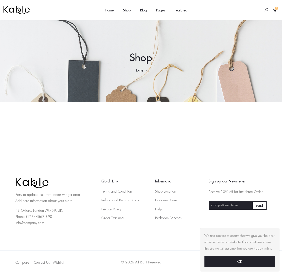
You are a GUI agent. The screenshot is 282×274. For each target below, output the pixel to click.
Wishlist (58, 262)
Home (109, 10)
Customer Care (166, 200)
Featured (180, 10)
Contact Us (42, 262)
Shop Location (165, 191)
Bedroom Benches (168, 218)
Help (158, 209)
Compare (22, 262)
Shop (127, 10)
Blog (143, 10)
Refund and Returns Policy (120, 200)
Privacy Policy (111, 209)
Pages (160, 10)
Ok (239, 261)
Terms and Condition (116, 191)
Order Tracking (112, 218)
